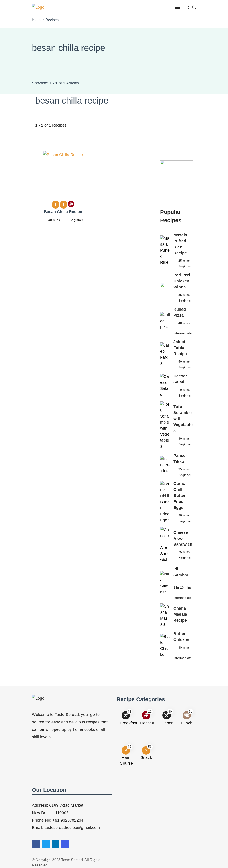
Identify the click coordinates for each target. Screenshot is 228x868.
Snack (146, 757)
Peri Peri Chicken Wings (181, 281)
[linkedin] (55, 844)
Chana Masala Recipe (180, 614)
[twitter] (46, 844)
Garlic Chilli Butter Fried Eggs (179, 495)
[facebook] (36, 844)
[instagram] (65, 844)
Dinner (167, 723)
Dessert (147, 723)
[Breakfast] (71, 204)
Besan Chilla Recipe (63, 211)
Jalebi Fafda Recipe (180, 348)
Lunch (186, 723)
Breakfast (128, 723)
